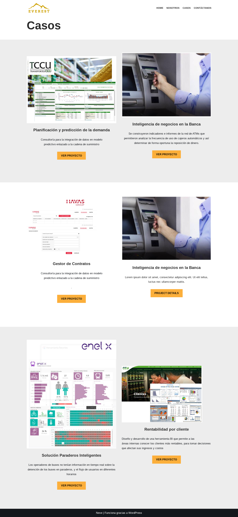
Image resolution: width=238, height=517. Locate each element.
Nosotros (172, 8)
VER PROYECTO (71, 155)
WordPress (135, 512)
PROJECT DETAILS (166, 293)
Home (159, 8)
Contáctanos (202, 8)
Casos (187, 8)
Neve (99, 512)
